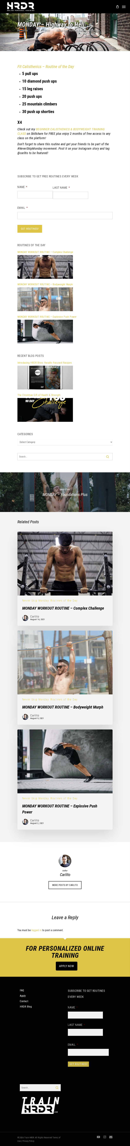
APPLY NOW (66, 966)
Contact (24, 1001)
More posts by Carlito (65, 885)
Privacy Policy (28, 1141)
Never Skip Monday (66, 30)
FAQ (22, 990)
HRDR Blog (26, 1006)
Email (22, 207)
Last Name (61, 187)
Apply (23, 995)
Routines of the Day (89, 30)
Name (22, 187)
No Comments (34, 39)
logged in (36, 930)
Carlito (24, 30)
